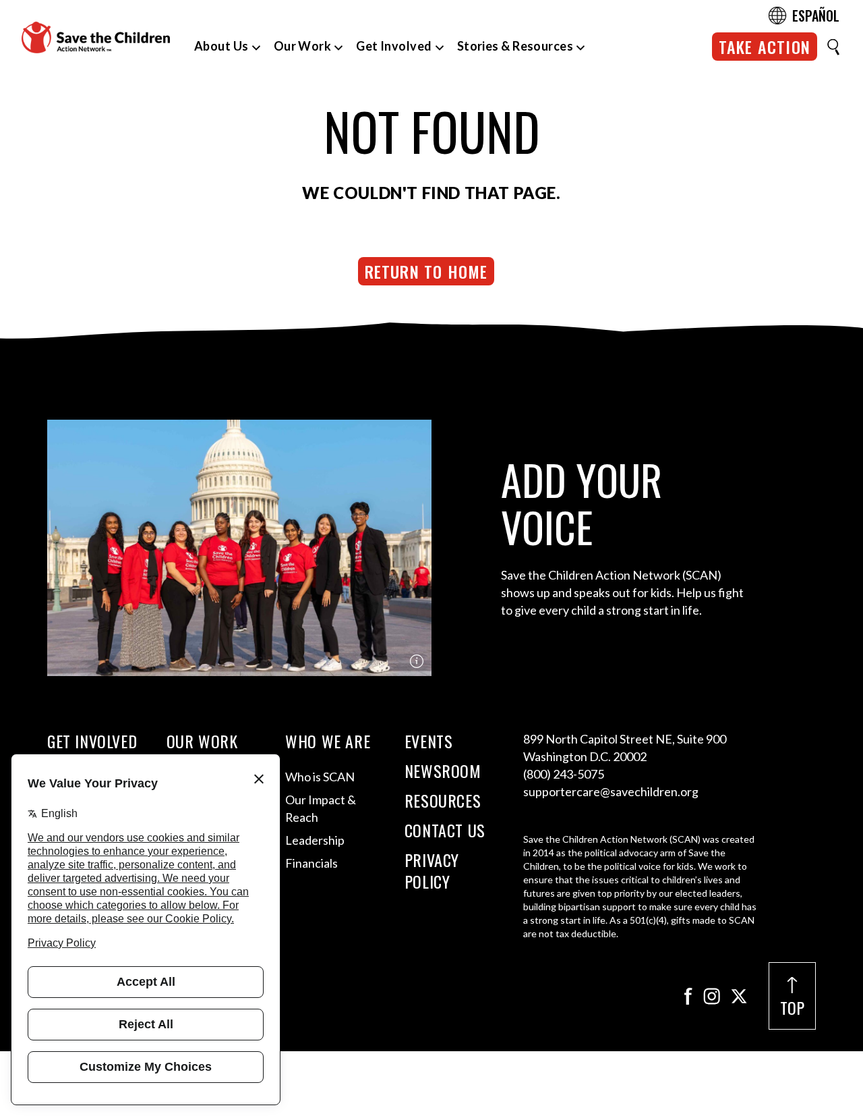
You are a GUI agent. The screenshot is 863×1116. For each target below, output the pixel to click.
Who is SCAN (320, 776)
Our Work (303, 45)
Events (429, 741)
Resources (443, 800)
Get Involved (394, 45)
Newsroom (443, 770)
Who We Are (327, 741)
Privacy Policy (432, 870)
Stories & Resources (515, 45)
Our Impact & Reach (320, 808)
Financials (311, 863)
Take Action (764, 46)
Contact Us (445, 830)
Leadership (315, 840)
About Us (221, 45)
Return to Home (426, 271)
